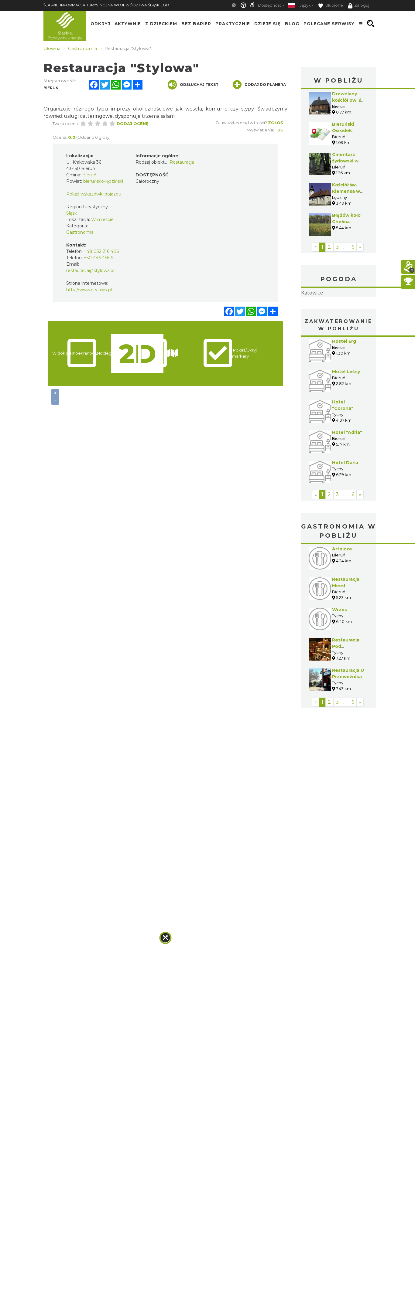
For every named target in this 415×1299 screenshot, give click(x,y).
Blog (292, 23)
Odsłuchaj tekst (199, 84)
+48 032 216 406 (101, 251)
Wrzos (339, 648)
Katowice (338, 312)
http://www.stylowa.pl (89, 289)
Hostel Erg (344, 379)
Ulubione (333, 5)
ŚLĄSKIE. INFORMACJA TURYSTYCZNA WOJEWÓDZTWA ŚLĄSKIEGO (106, 5)
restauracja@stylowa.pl (90, 270)
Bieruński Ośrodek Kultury (343, 130)
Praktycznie (232, 23)
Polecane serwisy (329, 23)
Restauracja (182, 162)
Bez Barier (196, 23)
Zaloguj (361, 5)
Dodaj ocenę (133, 123)
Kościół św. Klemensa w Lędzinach (346, 191)
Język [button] (305, 5)
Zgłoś (275, 122)
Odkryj (100, 23)
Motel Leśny (346, 410)
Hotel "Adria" (347, 470)
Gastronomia (80, 232)
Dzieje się (267, 23)
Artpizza (342, 587)
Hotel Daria (345, 501)
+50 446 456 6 (98, 257)
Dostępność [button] (270, 5)
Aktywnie (128, 23)
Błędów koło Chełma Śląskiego (346, 222)
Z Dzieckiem (161, 23)
